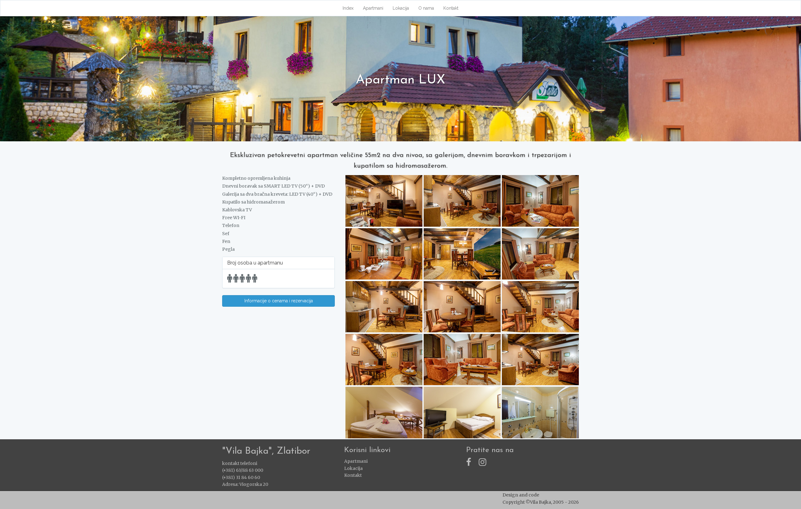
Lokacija (401, 8)
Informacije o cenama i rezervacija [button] (278, 300)
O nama (426, 8)
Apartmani (373, 8)
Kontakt (450, 8)
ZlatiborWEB (554, 495)
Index (348, 8)
